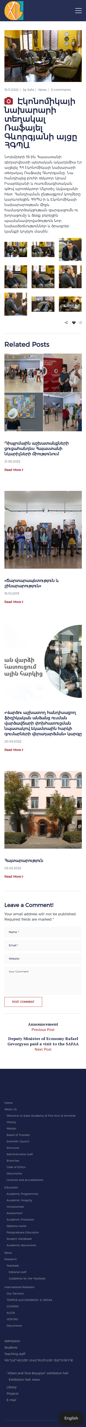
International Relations (19, 1287)
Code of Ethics (16, 1167)
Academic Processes (20, 1219)
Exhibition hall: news (24, 1379)
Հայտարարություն (23, 860)
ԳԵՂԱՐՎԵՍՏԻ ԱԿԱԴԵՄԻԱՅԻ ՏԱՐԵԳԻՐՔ (38, 1360)
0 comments (61, 90)
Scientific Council (18, 1141)
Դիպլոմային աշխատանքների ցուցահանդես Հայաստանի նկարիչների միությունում (36, 448)
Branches (13, 1160)
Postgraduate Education (23, 1232)
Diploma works (16, 1226)
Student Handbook (19, 1238)
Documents (14, 1173)
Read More (12, 470)
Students (10, 1347)
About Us (10, 1109)
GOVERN (13, 1306)
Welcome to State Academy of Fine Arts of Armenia (41, 1115)
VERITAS (12, 1319)
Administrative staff (20, 1154)
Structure (13, 1147)
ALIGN (11, 1312)
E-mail (11, 1400)
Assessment (15, 1213)
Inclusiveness (15, 1206)
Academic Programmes (22, 1194)
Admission (12, 1341)
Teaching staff (14, 1354)
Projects (13, 1393)
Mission (11, 1128)
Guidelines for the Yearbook (27, 1278)
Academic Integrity (19, 1200)
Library (12, 1387)
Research (10, 1259)
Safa (30, 90)
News (42, 90)
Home (8, 1102)
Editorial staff (17, 1272)
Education (11, 1187)
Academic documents (21, 1245)
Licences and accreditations (25, 1180)
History (11, 1122)
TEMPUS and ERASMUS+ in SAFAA (29, 1300)
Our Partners (15, 1293)
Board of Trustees (18, 1135)
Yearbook (13, 1265)
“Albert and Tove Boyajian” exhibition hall (37, 1373)
